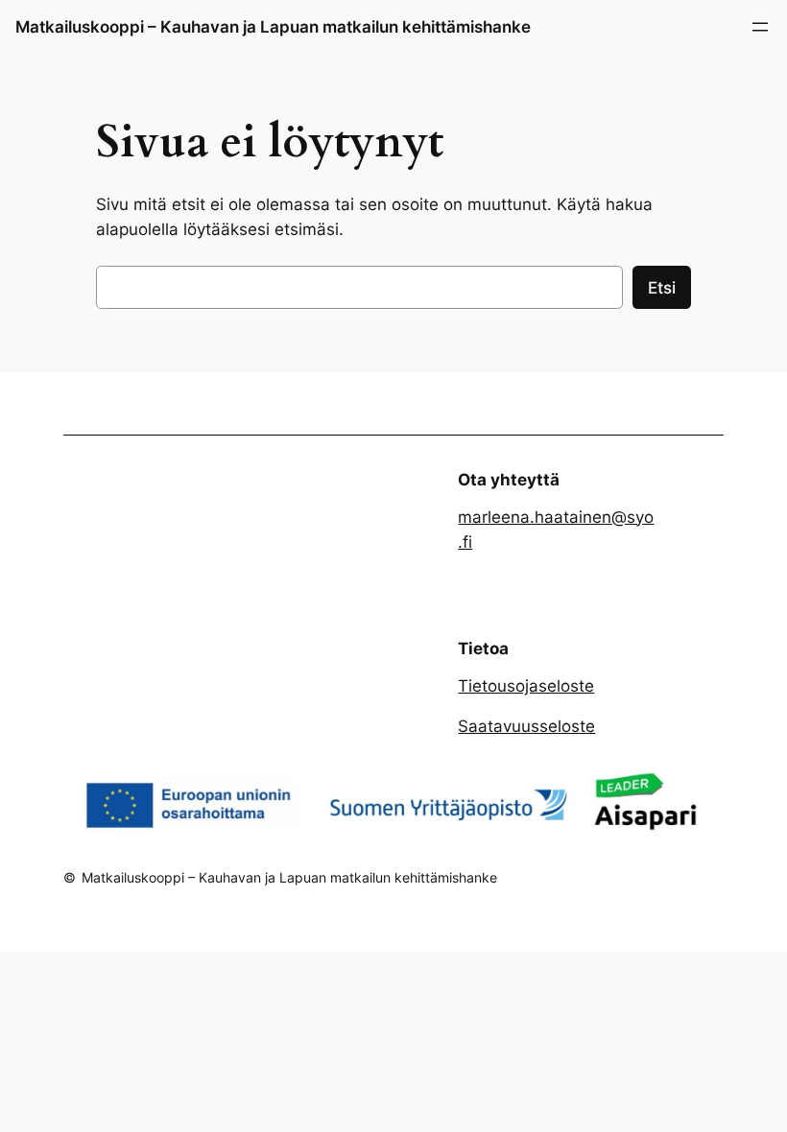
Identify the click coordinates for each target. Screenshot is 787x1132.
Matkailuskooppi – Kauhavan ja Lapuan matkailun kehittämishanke (273, 26)
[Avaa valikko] (760, 26)
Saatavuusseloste (526, 726)
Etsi (662, 287)
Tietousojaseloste (526, 686)
